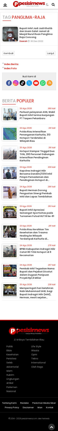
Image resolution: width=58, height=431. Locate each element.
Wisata (35, 350)
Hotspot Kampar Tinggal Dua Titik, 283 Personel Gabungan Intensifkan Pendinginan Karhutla (37, 156)
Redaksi (24, 403)
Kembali (8, 53)
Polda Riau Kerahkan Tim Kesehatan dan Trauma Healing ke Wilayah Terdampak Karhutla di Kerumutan (34, 236)
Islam (9, 370)
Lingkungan (12, 379)
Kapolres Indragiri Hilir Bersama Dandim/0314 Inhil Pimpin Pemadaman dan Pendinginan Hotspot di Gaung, (36, 177)
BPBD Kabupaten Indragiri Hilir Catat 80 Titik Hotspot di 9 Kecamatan (37, 252)
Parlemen (11, 387)
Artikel (9, 383)
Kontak (49, 407)
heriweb (45, 418)
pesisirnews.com (29, 418)
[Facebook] (9, 83)
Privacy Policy (12, 407)
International (38, 362)
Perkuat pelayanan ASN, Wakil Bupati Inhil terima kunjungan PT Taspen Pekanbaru (37, 115)
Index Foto (10, 68)
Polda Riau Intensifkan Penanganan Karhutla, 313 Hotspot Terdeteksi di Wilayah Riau (35, 136)
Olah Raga (37, 366)
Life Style (36, 346)
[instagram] (16, 83)
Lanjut (50, 53)
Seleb (9, 362)
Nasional (11, 391)
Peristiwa (11, 358)
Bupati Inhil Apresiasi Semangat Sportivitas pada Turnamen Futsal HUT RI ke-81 (37, 213)
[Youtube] (36, 83)
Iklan (40, 407)
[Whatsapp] (43, 83)
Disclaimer (28, 407)
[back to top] (51, 427)
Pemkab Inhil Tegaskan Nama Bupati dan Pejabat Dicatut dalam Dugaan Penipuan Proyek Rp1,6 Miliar (37, 273)
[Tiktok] (22, 83)
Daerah (23, 41)
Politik (9, 346)
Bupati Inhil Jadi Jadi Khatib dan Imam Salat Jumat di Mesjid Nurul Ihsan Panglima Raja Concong (36, 33)
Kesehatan (12, 354)
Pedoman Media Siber (44, 403)
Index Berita (11, 64)
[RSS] (49, 83)
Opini (34, 354)
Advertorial (12, 366)
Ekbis (9, 350)
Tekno (34, 358)
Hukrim (10, 375)
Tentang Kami (9, 403)
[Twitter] (29, 83)
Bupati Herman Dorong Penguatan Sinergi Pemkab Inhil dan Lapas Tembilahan (36, 193)
